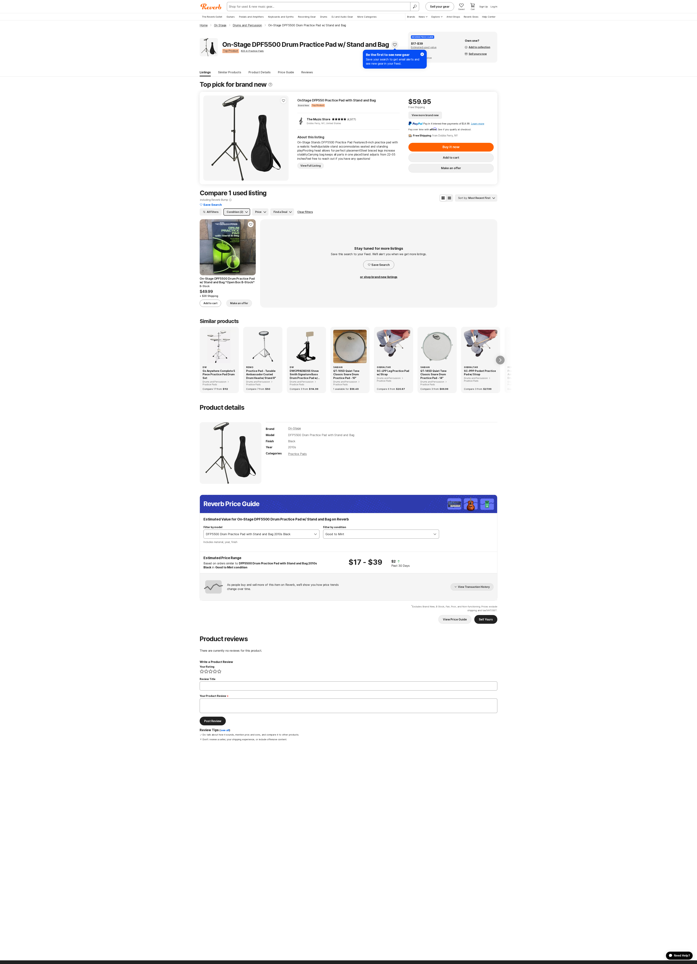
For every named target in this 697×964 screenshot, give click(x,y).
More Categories (367, 16)
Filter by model (212, 527)
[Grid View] (443, 198)
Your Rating (207, 666)
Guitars (231, 16)
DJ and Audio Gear (342, 16)
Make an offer (451, 168)
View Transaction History (474, 586)
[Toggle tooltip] (270, 84)
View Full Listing (310, 165)
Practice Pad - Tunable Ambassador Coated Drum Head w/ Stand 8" (261, 374)
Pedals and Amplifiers (251, 16)
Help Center (489, 16)
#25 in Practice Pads (252, 50)
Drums (323, 16)
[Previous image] (208, 138)
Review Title (207, 679)
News (422, 16)
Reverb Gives (471, 16)
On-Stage (294, 428)
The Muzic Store (318, 119)
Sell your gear (440, 6)
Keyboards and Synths (281, 16)
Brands (411, 16)
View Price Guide (455, 619)
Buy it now (451, 147)
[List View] (449, 198)
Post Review (212, 721)
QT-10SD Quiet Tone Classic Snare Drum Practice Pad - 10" (346, 374)
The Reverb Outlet (212, 16)
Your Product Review (213, 695)
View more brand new (425, 115)
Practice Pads (297, 454)
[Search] (414, 6)
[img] (339, 119)
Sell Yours (486, 619)
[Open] (315, 534)
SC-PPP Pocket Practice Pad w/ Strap (480, 372)
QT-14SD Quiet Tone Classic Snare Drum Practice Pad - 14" (433, 374)
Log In (494, 6)
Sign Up (483, 6)
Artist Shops (453, 16)
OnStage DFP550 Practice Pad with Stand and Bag (336, 100)
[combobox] (258, 534)
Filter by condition (334, 527)
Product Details (259, 72)
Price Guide (286, 72)
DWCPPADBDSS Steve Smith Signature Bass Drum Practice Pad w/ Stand (304, 374)
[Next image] (283, 138)
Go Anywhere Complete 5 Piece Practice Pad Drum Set (219, 374)
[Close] (422, 54)
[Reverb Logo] (211, 6)
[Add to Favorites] (394, 44)
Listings (205, 72)
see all (225, 730)
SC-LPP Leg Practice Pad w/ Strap (393, 372)
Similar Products (229, 72)
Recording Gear (307, 16)
